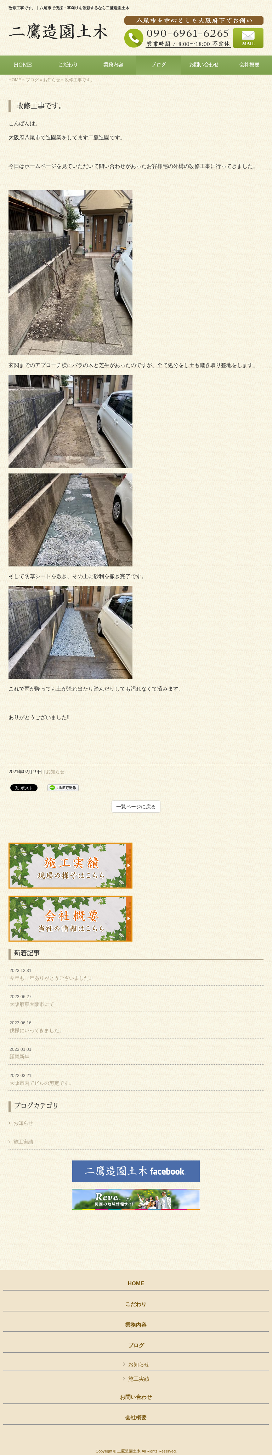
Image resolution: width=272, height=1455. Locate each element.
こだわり (136, 1304)
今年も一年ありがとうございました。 (52, 974)
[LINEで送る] (63, 787)
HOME (14, 79)
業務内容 (136, 1325)
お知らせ (51, 79)
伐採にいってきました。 (37, 1026)
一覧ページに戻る (136, 806)
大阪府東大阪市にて (32, 1000)
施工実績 (23, 1142)
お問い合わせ (136, 1397)
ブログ (32, 79)
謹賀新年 (21, 1053)
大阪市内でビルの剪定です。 (42, 1079)
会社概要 (136, 1417)
